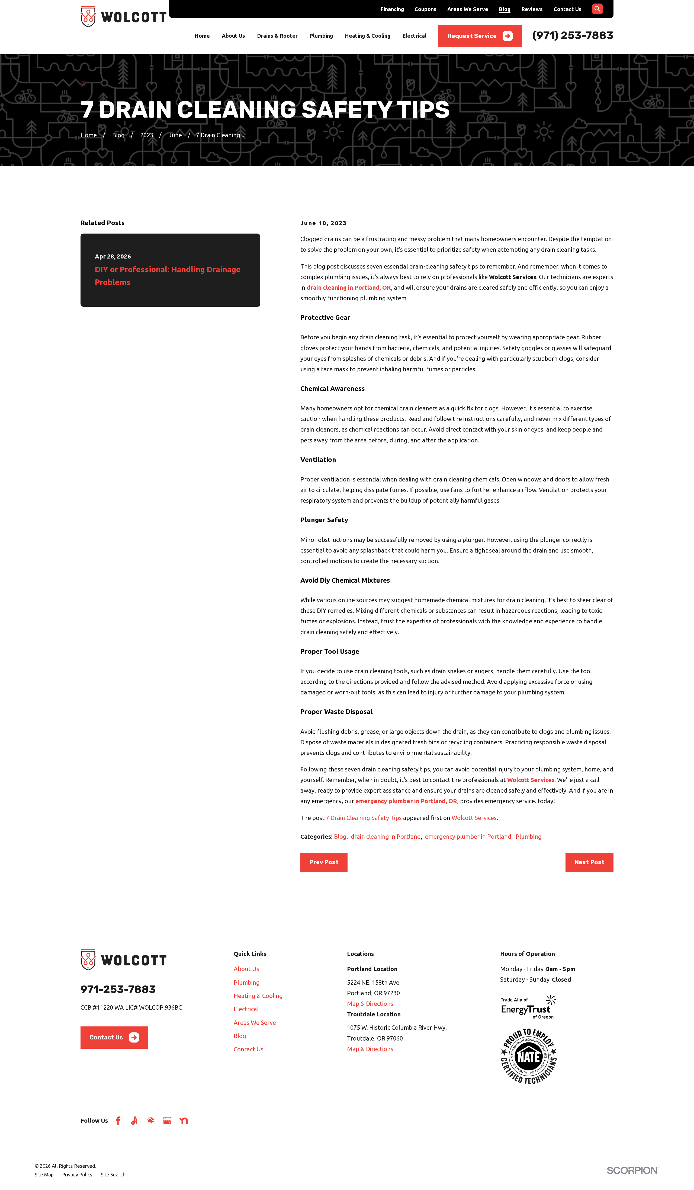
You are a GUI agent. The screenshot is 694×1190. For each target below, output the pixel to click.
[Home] (123, 16)
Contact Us (567, 9)
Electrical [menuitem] (414, 36)
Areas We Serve (467, 9)
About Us (246, 968)
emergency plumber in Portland (468, 836)
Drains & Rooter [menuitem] (277, 36)
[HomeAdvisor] (151, 1120)
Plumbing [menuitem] (321, 36)
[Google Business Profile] (167, 1120)
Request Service (472, 36)
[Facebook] (118, 1120)
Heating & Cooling (258, 995)
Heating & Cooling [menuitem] (367, 36)
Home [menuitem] (202, 36)
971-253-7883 (118, 989)
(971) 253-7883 (572, 35)
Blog (504, 9)
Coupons (425, 9)
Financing (392, 9)
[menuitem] (44, 1174)
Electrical (246, 1009)
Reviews (532, 9)
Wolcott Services (474, 817)
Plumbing (529, 836)
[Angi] (134, 1120)
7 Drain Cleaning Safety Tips (364, 817)
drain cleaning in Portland (386, 836)
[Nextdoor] (183, 1120)
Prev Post (324, 862)
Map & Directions (370, 1003)
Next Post (589, 862)
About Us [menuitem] (233, 36)
